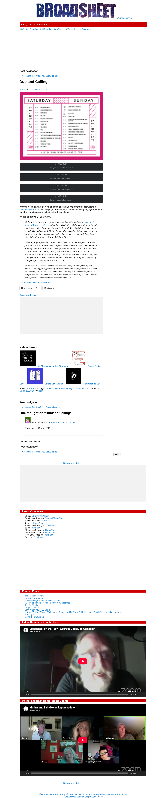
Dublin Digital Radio (29, 209)
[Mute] (138, 694)
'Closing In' (30, 614)
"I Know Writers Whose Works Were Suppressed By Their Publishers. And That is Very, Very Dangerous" (73, 612)
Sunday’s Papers (41, 516)
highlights (70, 388)
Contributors (82, 797)
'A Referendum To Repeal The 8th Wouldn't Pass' (47, 603)
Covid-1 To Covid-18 (34, 617)
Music (31, 388)
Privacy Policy (96, 797)
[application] (83, 661)
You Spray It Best (50, 76)
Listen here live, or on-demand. (36, 282)
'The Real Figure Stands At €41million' (42, 600)
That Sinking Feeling (34, 596)
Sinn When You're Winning (37, 610)
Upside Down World (34, 598)
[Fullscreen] (142, 694)
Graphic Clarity (32, 607)
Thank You (46, 521)
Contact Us (70, 797)
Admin (23, 89)
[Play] (23, 694)
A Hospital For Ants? (30, 76)
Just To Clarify (31, 605)
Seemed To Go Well (54, 518)
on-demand (81, 388)
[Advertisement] (83, 48)
